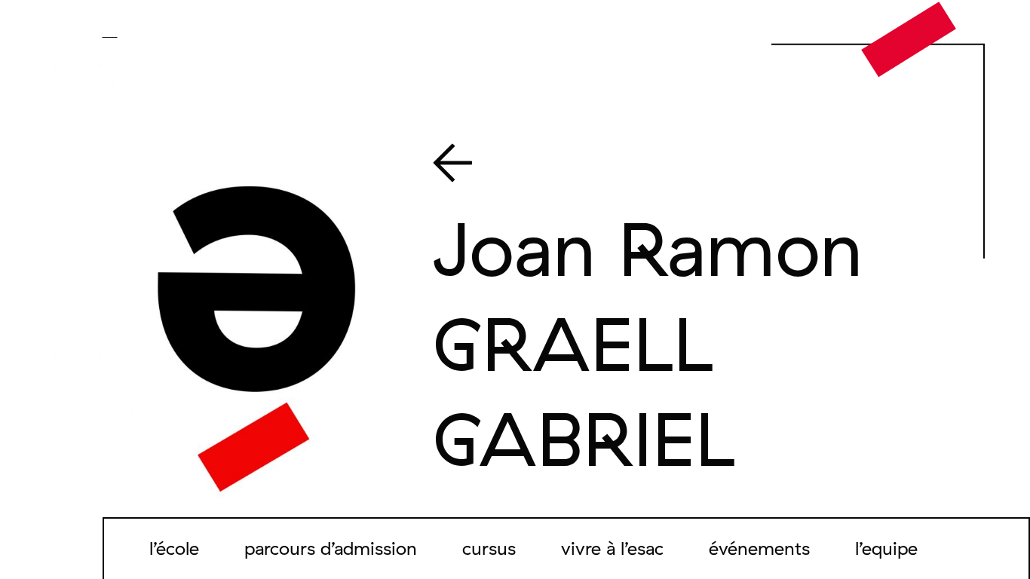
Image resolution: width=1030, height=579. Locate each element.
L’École (174, 548)
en (132, 31)
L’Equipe (886, 548)
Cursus (489, 548)
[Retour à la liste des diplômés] (683, 166)
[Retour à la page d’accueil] (909, 38)
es (152, 31)
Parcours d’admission (330, 548)
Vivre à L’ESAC (612, 548)
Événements (759, 548)
